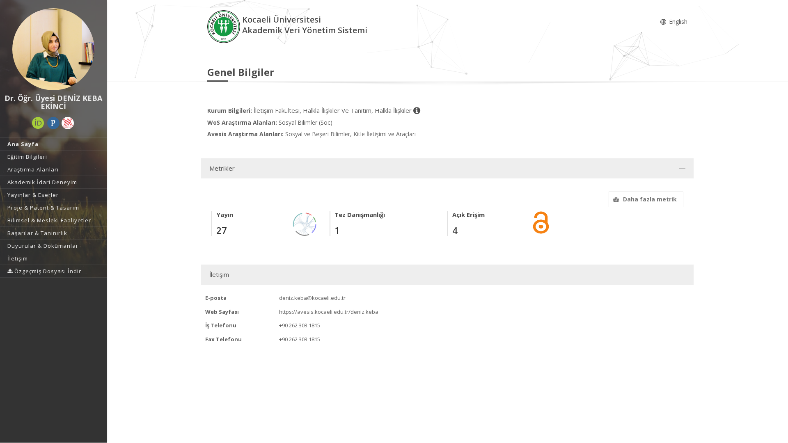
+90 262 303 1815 (299, 325)
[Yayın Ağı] (305, 224)
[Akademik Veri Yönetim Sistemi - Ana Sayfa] (224, 26)
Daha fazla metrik (650, 199)
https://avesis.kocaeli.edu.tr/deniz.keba (328, 311)
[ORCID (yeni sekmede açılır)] (38, 123)
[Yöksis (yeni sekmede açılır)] (68, 123)
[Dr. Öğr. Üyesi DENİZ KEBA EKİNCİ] (53, 49)
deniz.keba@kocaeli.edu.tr (312, 297)
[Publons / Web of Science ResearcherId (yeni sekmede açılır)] (53, 123)
